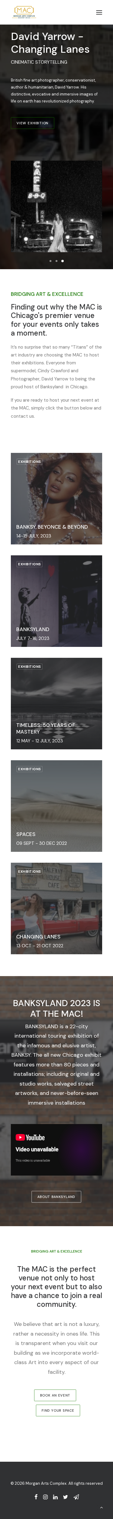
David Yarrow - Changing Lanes (50, 42)
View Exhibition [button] (33, 123)
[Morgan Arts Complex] (24, 12)
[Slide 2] (57, 261)
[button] (99, 12)
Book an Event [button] (55, 1395)
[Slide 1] (51, 261)
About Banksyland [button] (56, 1197)
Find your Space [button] (58, 1410)
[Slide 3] (63, 261)
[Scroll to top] (101, 1507)
